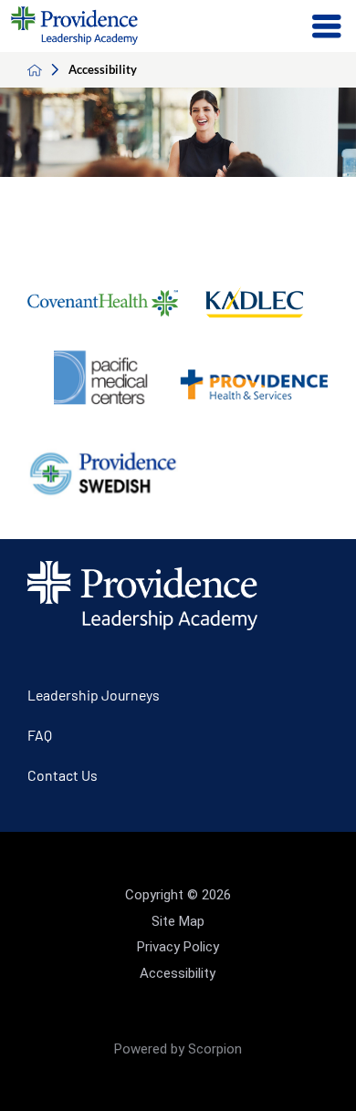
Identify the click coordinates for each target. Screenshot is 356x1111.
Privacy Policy (178, 947)
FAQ (39, 734)
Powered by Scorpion (178, 1049)
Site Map (178, 921)
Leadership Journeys (93, 694)
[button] (326, 26)
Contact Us (62, 775)
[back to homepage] (47, 70)
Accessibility (177, 973)
